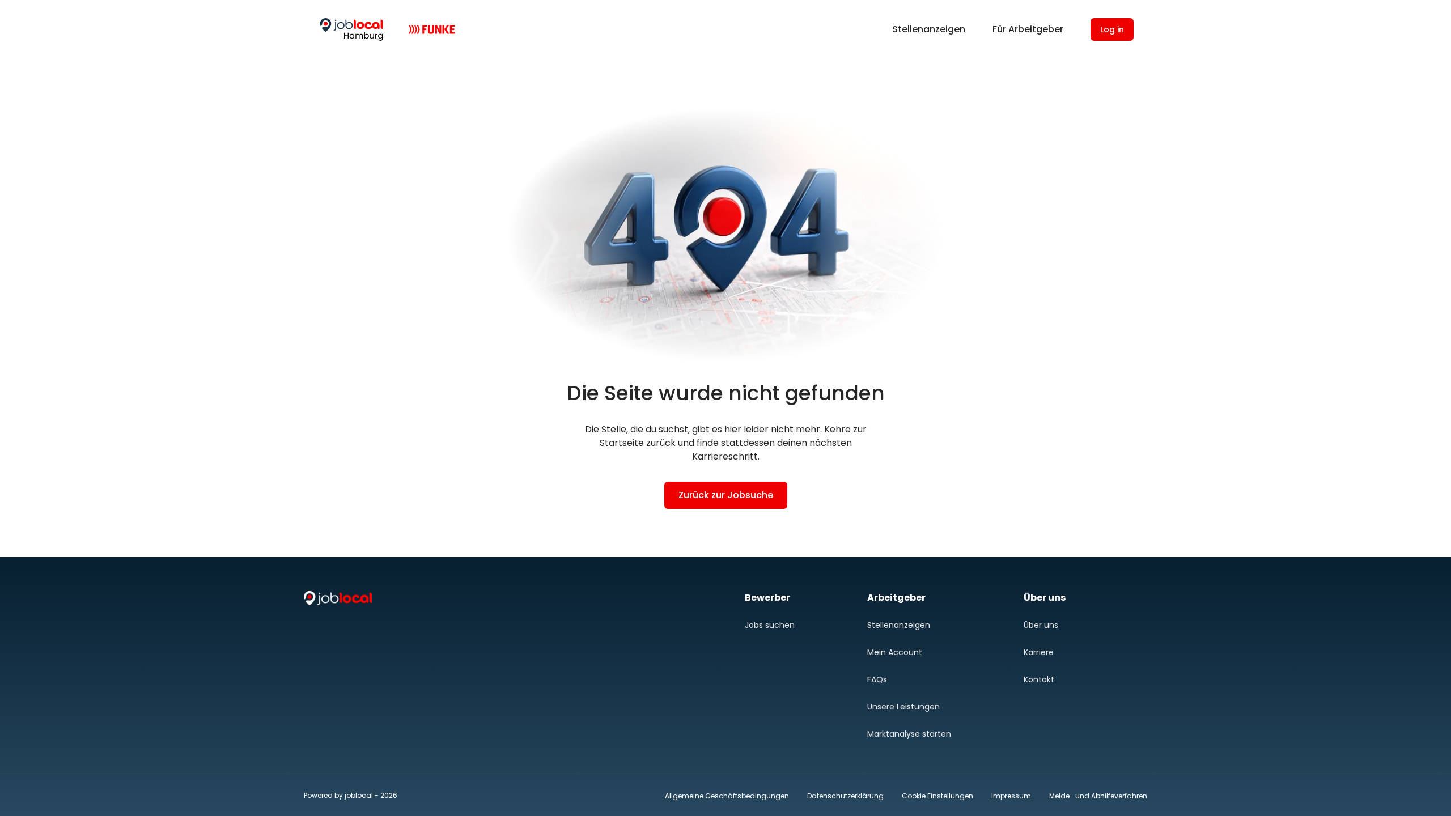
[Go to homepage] (351, 29)
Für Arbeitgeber (1027, 29)
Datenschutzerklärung (845, 796)
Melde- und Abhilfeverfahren (1098, 796)
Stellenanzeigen (928, 29)
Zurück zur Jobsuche (725, 495)
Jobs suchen (770, 625)
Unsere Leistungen (903, 706)
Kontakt (1039, 679)
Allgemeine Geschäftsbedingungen (727, 796)
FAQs (877, 679)
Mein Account (894, 652)
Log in (1112, 29)
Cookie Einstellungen (937, 796)
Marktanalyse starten (909, 734)
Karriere (1039, 652)
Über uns (1041, 625)
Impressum (1011, 796)
